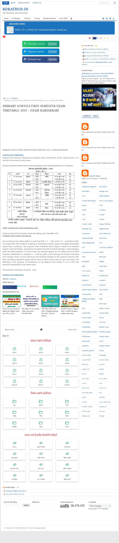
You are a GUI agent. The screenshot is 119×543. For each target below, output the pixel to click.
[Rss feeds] (113, 18)
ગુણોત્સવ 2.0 (86, 369)
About (13, 3)
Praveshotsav (87, 285)
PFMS (101, 271)
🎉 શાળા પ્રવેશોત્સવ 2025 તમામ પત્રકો (14, 494)
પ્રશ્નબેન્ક (84, 397)
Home (6, 3)
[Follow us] (110, 18)
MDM (101, 252)
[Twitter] (98, 38)
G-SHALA (103, 210)
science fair (87, 355)
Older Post (72, 330)
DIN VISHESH (104, 196)
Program (103, 285)
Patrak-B (102, 280)
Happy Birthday (105, 224)
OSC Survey (87, 271)
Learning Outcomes (89, 252)
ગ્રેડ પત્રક (85, 374)
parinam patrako (88, 351)
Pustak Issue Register (90, 290)
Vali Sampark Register (90, 332)
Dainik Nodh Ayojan (89, 201)
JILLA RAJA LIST (105, 234)
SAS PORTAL (104, 290)
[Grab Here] (71, 18)
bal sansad (86, 341)
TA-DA (102, 318)
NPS (84, 266)
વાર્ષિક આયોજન (86, 411)
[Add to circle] (106, 18)
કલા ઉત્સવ (102, 365)
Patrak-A (85, 280)
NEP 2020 (103, 257)
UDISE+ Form (104, 327)
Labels (95, 116)
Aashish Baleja (95, 176)
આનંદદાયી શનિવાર (104, 360)
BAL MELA (103, 187)
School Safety (104, 313)
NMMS (102, 262)
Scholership (86, 313)
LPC (101, 243)
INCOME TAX (87, 229)
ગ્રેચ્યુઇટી (102, 369)
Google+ (35, 286)
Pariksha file (104, 276)
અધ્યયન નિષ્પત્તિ (86, 360)
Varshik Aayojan (105, 332)
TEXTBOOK (86, 327)
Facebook (8, 287)
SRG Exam (103, 304)
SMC (101, 299)
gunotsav (86, 346)
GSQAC (102, 219)
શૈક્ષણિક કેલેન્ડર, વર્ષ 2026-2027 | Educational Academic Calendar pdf (41, 30)
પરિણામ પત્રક (103, 388)
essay (101, 341)
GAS (84, 215)
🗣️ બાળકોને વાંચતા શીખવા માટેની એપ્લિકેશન (94, 53)
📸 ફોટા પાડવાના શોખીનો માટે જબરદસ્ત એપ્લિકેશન (96, 56)
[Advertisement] (41, 80)
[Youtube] (90, 38)
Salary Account (105, 308)
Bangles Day (104, 191)
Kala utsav (103, 238)
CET (84, 196)
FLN (101, 206)
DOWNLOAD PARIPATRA (13, 155)
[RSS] (105, 38)
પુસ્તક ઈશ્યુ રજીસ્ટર (87, 393)
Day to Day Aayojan (106, 201)
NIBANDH (86, 262)
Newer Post (9, 330)
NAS (84, 257)
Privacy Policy (24, 3)
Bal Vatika (86, 191)
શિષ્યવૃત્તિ (102, 416)
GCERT (102, 215)
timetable (103, 355)
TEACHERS (86, 322)
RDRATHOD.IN (21, 528)
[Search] (114, 3)
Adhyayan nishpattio (89, 187)
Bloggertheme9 (41, 528)
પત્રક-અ (84, 383)
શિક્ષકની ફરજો (86, 416)
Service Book (87, 318)
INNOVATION (104, 229)
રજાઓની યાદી (103, 407)
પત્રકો (101, 383)
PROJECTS (86, 276)
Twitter (22, 286)
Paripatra (12, 279)
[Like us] (103, 18)
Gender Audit (87, 224)
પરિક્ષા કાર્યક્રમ (86, 388)
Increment (86, 234)
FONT (84, 210)
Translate (105, 509)
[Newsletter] (109, 38)
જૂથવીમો (102, 374)
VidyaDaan (86, 337)
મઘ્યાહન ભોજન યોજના (105, 402)
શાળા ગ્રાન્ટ (102, 411)
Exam (84, 206)
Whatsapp (48, 287)
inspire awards (105, 346)
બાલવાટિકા (102, 397)
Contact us (37, 3)
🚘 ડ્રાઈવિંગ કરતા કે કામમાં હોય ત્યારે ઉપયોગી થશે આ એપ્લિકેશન (99, 59)
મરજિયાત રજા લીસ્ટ (87, 407)
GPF (84, 219)
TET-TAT (102, 322)
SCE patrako (87, 294)
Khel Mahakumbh (88, 243)
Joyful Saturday (88, 238)
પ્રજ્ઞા (101, 393)
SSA (84, 308)
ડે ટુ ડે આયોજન (103, 379)
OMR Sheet (103, 266)
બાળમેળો (85, 402)
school (102, 351)
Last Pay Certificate (106, 248)
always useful (104, 337)
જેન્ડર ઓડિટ (86, 379)
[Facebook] (94, 38)
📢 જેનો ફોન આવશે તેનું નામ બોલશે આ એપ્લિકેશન (95, 49)
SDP (101, 294)
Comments (87, 116)
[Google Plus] (101, 38)
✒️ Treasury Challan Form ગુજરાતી (15, 491)
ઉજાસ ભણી (85, 365)
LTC (84, 248)
